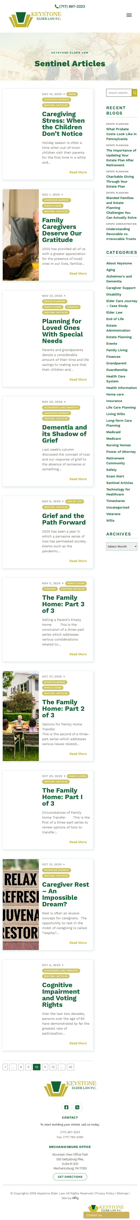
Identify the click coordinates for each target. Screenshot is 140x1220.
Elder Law (114, 312)
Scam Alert (115, 476)
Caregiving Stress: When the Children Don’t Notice (63, 124)
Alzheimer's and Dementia (61, 407)
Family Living (52, 205)
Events (111, 343)
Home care (115, 394)
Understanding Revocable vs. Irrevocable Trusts (121, 234)
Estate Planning (54, 301)
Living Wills (115, 414)
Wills (110, 520)
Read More (78, 172)
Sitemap (122, 1193)
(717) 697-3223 (72, 6)
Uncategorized (117, 507)
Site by (66, 1198)
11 (45, 1067)
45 (70, 1067)
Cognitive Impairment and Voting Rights (61, 995)
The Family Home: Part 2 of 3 (63, 708)
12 (53, 1067)
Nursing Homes (118, 445)
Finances (72, 307)
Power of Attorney (121, 452)
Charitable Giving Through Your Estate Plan (120, 181)
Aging (72, 94)
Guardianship (116, 370)
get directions (70, 1176)
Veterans (113, 514)
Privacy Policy (104, 1193)
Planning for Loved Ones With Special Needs (62, 331)
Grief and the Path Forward (64, 519)
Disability (113, 294)
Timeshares (115, 501)
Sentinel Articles (56, 105)
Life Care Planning (121, 407)
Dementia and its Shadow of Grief (64, 434)
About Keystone (119, 263)
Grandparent (116, 363)
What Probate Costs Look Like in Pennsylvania (121, 134)
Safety (111, 470)
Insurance (114, 401)
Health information (121, 388)
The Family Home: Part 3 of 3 (63, 604)
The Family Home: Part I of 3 (62, 797)
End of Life (74, 501)
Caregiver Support (56, 99)
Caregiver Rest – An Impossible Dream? (65, 894)
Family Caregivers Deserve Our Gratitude (61, 230)
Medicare (113, 438)
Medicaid (113, 432)
